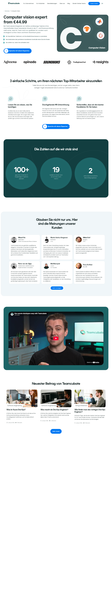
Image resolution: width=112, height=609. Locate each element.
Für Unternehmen (28, 3)
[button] (79, 4)
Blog (68, 3)
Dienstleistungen (52, 3)
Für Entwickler (40, 3)
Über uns (62, 3)
